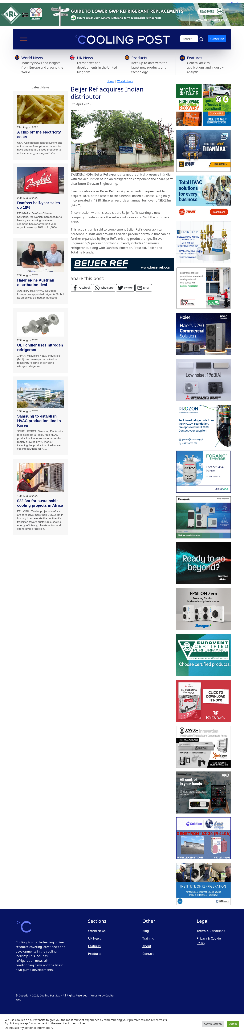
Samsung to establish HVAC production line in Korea (39, 420)
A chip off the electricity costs (39, 134)
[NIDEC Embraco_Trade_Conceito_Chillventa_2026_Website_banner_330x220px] (203, 563)
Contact (148, 954)
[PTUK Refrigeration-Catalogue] (203, 701)
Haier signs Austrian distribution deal (35, 282)
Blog (145, 931)
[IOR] (203, 884)
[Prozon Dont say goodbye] (203, 426)
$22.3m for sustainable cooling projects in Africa (40, 503)
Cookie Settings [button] (213, 1023)
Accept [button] (233, 1023)
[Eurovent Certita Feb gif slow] (203, 655)
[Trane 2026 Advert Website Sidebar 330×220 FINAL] (203, 197)
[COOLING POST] (203, 793)
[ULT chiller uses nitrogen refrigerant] (40, 324)
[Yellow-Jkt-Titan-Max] (203, 151)
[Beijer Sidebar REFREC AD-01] (203, 105)
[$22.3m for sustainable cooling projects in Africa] (40, 477)
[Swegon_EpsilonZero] (203, 609)
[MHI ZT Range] (203, 380)
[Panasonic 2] (203, 518)
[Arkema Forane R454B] (203, 472)
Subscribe (217, 39)
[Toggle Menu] (23, 39)
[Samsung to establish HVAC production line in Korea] (40, 394)
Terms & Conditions (211, 931)
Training (148, 938)
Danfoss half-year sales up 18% (38, 205)
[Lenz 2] (203, 838)
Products (139, 57)
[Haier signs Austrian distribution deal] (40, 256)
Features (194, 57)
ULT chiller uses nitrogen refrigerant (40, 347)
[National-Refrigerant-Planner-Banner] (122, 14)
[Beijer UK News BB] (122, 264)
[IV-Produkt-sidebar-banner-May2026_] (203, 288)
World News (32, 57)
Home (110, 81)
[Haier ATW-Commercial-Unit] (203, 334)
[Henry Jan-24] (203, 242)
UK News (85, 57)
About (146, 946)
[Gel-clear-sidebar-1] (203, 747)
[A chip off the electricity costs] (40, 109)
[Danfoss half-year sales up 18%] (40, 180)
